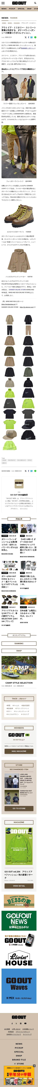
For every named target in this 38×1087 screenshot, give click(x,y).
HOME (4, 23)
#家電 (8, 705)
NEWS (10, 23)
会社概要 (7, 1029)
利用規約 (11, 1032)
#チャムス (16, 705)
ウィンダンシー (21, 460)
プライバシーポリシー (23, 1032)
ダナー (4, 463)
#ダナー (9, 711)
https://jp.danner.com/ (27, 307)
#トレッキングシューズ (21, 711)
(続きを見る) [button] (23, 508)
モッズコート (11, 460)
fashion (17, 23)
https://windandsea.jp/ (9, 304)
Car (26, 6)
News (4, 9)
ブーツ (29, 460)
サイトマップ (27, 1034)
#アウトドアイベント (22, 708)
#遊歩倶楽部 (25, 705)
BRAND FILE (19, 1060)
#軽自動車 (10, 708)
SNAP (29, 9)
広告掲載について (28, 1029)
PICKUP (12, 9)
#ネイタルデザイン (13, 714)
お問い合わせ (16, 1029)
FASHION (13, 18)
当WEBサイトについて (13, 1034)
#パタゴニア (25, 714)
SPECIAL (21, 9)
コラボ (4, 460)
